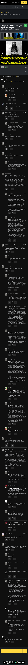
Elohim (6, 533)
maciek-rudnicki (9, 112)
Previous (2, 36)
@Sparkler (10, 405)
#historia (6, 29)
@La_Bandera (16, 524)
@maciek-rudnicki (12, 125)
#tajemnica (17, 29)
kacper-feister (8, 142)
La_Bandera (11, 500)
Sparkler (10, 387)
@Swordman (16, 488)
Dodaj (5, 7)
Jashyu (6, 637)
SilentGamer (8, 103)
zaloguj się (14, 76)
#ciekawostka (11, 29)
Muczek (7, 449)
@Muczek (10, 474)
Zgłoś (26, 71)
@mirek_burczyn (12, 195)
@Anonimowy (11, 219)
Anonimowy (8, 85)
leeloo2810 (10, 94)
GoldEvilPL (10, 485)
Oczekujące (14, 7)
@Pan (9, 582)
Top (23, 7)
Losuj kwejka (24, 651)
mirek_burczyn (8, 173)
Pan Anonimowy (12, 571)
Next (26, 36)
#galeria (2, 29)
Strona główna (4, 12)
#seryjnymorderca (4, 30)
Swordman (10, 472)
